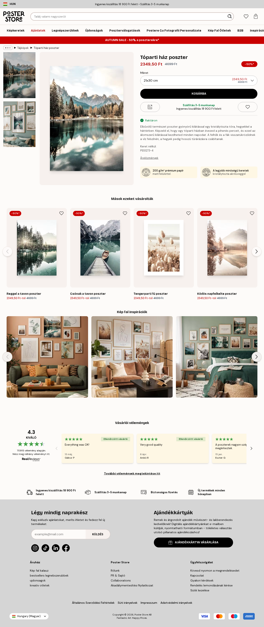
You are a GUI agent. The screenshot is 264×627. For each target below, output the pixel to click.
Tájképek (23, 48)
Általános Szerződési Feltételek (93, 603)
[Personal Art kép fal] (47, 357)
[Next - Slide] (257, 251)
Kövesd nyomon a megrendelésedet (214, 570)
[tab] (246, 16)
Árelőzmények (149, 158)
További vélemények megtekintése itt (132, 473)
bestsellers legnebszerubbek (49, 575)
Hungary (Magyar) (29, 616)
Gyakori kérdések (201, 580)
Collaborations (121, 580)
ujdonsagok (38, 580)
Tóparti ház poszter (46, 48)
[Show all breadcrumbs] (7, 48)
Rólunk (115, 570)
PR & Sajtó (118, 575)
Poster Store (141, 614)
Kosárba (199, 93)
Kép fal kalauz (39, 570)
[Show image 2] (19, 124)
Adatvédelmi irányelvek (176, 603)
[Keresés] (230, 16)
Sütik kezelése (199, 590)
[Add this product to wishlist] (247, 107)
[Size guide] (150, 107)
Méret (144, 73)
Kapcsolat (197, 575)
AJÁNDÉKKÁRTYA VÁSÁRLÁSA (196, 542)
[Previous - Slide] (7, 251)
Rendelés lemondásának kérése (211, 585)
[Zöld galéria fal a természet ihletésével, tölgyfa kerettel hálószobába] (216, 357)
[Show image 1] (19, 75)
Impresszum (149, 603)
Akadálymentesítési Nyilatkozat (132, 585)
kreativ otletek (40, 585)
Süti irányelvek (127, 603)
